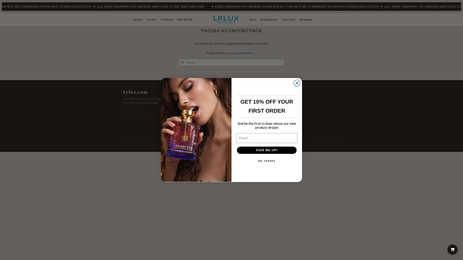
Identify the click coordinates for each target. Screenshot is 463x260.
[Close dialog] (297, 83)
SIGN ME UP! (267, 150)
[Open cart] (452, 249)
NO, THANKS (266, 161)
